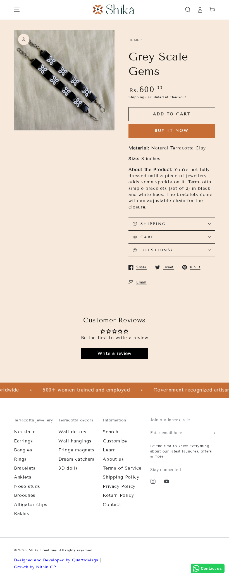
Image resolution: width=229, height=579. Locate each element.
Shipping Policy (121, 477)
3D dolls (68, 468)
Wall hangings (75, 441)
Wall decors (72, 431)
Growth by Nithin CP (35, 567)
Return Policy (118, 495)
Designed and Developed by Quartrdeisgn (56, 560)
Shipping (136, 97)
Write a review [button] (114, 353)
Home (133, 40)
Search (110, 431)
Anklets (22, 477)
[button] (188, 10)
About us (113, 459)
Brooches (24, 495)
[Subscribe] (213, 433)
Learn (109, 450)
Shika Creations (43, 550)
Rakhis (21, 513)
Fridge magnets (76, 450)
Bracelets (24, 468)
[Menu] (17, 10)
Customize (115, 441)
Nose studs (27, 486)
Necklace (25, 431)
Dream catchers (76, 459)
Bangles (23, 450)
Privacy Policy (119, 486)
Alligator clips (30, 504)
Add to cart (172, 114)
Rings (20, 459)
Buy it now (172, 130)
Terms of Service (122, 468)
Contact (112, 504)
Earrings (23, 441)
